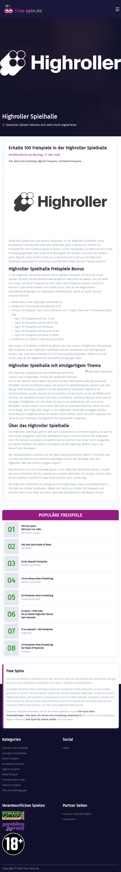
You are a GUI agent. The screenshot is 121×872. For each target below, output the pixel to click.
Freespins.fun (69, 819)
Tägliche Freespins (47, 161)
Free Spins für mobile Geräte (41, 719)
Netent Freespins (72, 161)
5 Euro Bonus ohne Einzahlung (37, 578)
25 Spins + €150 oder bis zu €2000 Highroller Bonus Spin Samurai (37, 614)
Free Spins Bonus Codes (13, 780)
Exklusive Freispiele (11, 785)
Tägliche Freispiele (11, 769)
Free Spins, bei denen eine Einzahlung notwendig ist (53, 715)
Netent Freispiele (10, 758)
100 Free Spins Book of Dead (36, 544)
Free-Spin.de (31, 868)
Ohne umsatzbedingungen (14, 790)
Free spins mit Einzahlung (14, 753)
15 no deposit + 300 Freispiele (37, 629)
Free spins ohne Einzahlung (15, 748)
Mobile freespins (10, 774)
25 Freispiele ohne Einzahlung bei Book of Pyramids (37, 646)
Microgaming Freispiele (13, 764)
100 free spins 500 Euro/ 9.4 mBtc (31, 528)
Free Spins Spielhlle (73, 814)
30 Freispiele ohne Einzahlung (37, 595)
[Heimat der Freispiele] (23, 9)
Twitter (66, 748)
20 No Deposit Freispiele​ (34, 561)
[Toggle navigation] (117, 9)
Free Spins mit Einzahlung (22, 161)
